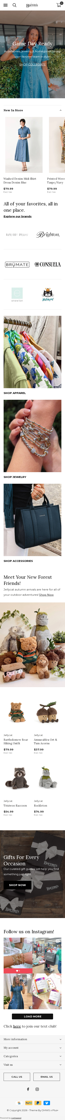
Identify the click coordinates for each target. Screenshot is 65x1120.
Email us (47, 1076)
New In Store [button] (13, 110)
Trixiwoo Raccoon (15, 805)
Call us (16, 1076)
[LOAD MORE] (32, 1016)
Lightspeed (16, 1118)
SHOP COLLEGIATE (32, 64)
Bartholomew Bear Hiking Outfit (16, 741)
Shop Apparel (15, 393)
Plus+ (55, 1110)
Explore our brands (18, 216)
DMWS (46, 1110)
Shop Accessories (18, 561)
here (17, 1026)
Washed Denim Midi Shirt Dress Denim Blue (19, 180)
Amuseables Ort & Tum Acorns (45, 741)
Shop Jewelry (15, 477)
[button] (5, 5)
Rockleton (40, 805)
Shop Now (46, 594)
